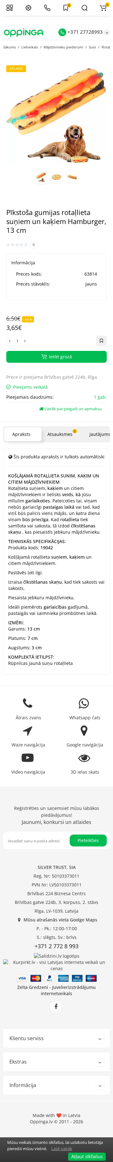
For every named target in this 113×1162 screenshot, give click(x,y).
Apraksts (21, 434)
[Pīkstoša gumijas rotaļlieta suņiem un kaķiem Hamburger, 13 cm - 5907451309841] (56, 115)
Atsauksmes (61, 433)
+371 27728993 (84, 32)
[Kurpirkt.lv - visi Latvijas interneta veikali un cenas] (56, 965)
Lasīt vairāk (61, 1148)
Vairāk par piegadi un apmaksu (72, 408)
